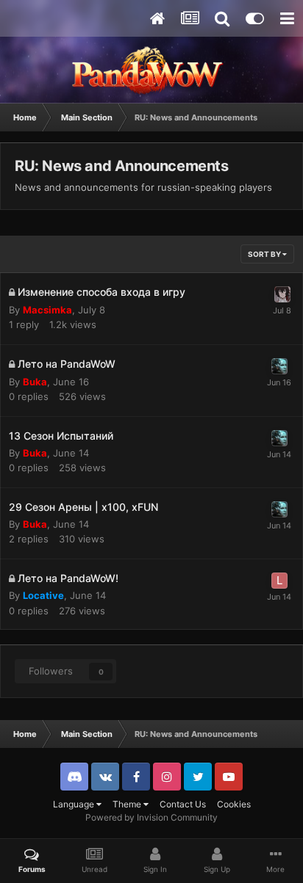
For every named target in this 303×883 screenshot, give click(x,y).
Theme (128, 804)
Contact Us (183, 804)
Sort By (265, 254)
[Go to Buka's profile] (279, 366)
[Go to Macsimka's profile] (282, 294)
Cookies (234, 804)
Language (74, 804)
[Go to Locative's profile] (279, 581)
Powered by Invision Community (151, 817)
